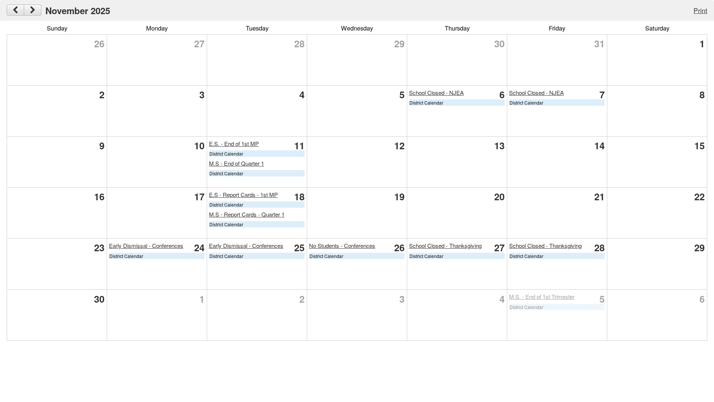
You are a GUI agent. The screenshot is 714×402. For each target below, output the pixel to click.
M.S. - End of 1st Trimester (542, 296)
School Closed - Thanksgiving (445, 245)
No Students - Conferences (342, 245)
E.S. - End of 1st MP (234, 143)
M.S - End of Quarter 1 (236, 163)
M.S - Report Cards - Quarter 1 (246, 214)
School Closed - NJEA (436, 92)
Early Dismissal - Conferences (146, 245)
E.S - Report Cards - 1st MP (243, 194)
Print (700, 10)
